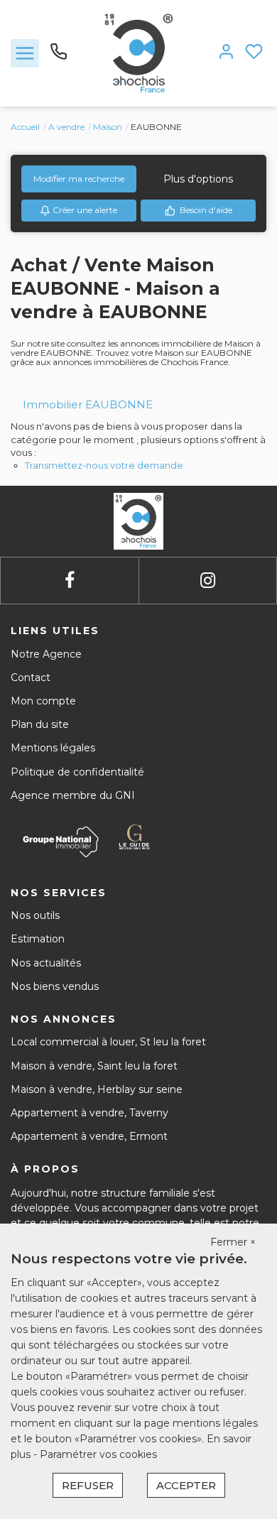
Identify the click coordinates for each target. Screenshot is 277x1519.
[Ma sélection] (254, 53)
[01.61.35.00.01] (58, 56)
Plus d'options (198, 179)
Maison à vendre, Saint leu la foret (94, 1066)
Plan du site (40, 724)
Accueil (25, 126)
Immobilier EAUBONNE (88, 404)
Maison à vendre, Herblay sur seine (97, 1089)
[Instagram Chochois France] (207, 580)
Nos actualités (46, 963)
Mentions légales (53, 747)
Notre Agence (46, 654)
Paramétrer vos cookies (98, 1454)
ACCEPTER (186, 1485)
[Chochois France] (138, 52)
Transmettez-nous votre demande (104, 465)
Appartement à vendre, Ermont (89, 1136)
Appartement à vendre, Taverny (89, 1112)
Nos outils (35, 915)
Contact (30, 677)
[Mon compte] (226, 53)
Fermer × (233, 1242)
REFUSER (88, 1485)
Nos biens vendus (55, 986)
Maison (107, 126)
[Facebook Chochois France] (70, 580)
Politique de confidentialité (77, 772)
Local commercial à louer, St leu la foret (108, 1041)
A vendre (66, 126)
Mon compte (43, 701)
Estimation (38, 938)
